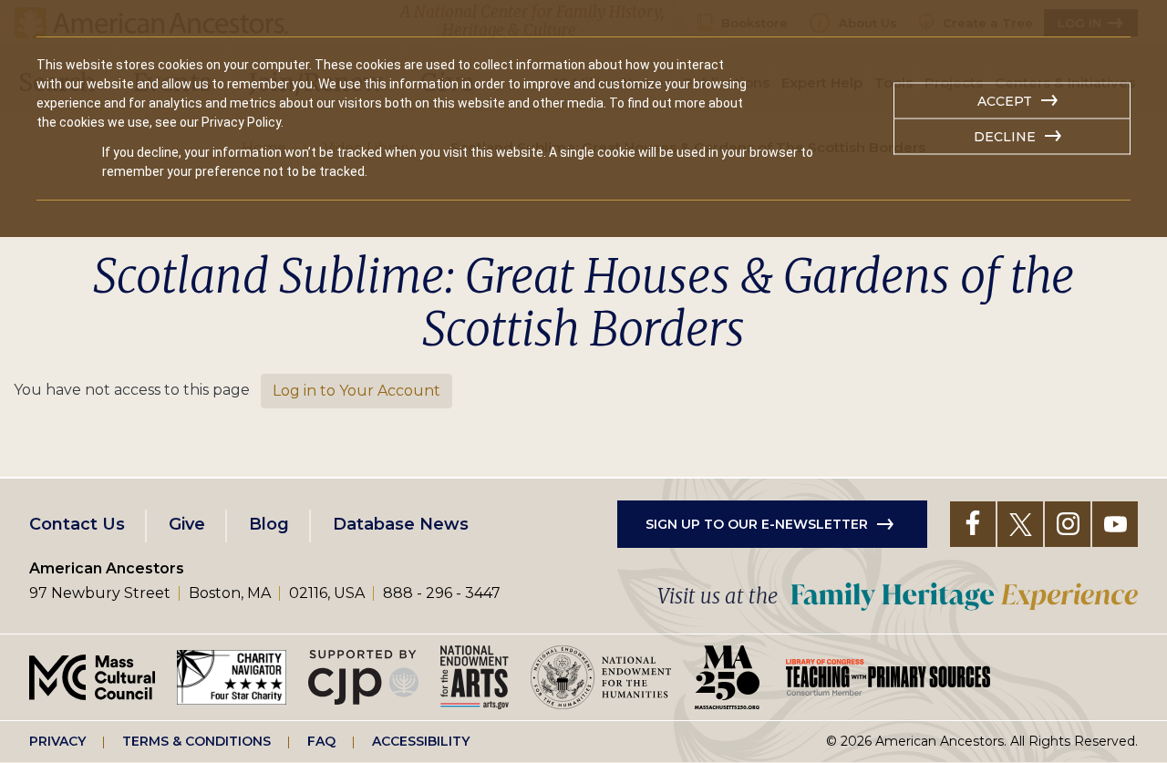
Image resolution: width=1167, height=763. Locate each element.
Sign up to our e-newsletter (756, 524)
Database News (401, 524)
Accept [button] (1004, 101)
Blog (269, 524)
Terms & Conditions (196, 741)
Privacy (57, 741)
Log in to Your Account (356, 390)
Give (187, 524)
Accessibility (421, 741)
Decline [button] (1005, 137)
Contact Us (77, 524)
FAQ (321, 741)
